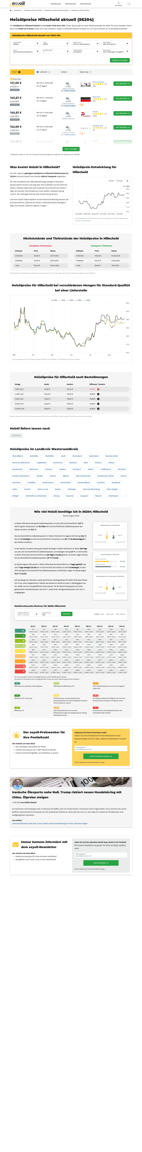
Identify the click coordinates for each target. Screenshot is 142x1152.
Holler (14, 489)
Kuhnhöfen (34, 456)
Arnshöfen (32, 483)
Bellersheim (96, 97)
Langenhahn (41, 463)
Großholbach (106, 469)
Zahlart (64, 72)
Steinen (53, 476)
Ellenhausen (113, 496)
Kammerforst (65, 483)
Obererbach (77, 456)
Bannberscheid (112, 456)
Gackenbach (94, 456)
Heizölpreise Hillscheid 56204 (80, 10)
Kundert (27, 489)
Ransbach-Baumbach (21, 476)
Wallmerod (33, 469)
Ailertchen (16, 483)
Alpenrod (70, 496)
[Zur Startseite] (17, 4)
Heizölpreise (56, 4)
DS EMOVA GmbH (98, 126)
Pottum (111, 463)
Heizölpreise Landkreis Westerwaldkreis (56, 10)
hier (103, 762)
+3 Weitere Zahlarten (68, 103)
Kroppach (84, 496)
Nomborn (73, 463)
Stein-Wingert (112, 489)
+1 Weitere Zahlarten (68, 89)
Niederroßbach (84, 483)
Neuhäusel (116, 483)
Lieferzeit (43, 72)
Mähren (66, 476)
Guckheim (101, 483)
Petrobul (95, 111)
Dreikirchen (57, 463)
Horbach (98, 463)
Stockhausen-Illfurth (105, 476)
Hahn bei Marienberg (91, 489)
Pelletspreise (70, 4)
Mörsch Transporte (98, 82)
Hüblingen (72, 489)
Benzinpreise (85, 4)
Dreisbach (77, 469)
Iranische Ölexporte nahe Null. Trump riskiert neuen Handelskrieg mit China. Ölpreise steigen (49, 823)
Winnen (124, 476)
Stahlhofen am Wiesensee (36, 496)
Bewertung (84, 72)
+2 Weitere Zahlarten (68, 118)
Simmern (48, 469)
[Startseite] (10, 10)
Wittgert (15, 496)
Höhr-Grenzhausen (83, 476)
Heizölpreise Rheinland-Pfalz (33, 10)
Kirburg (56, 496)
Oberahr (39, 476)
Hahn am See (42, 489)
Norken (58, 489)
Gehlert (91, 469)
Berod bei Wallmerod (21, 463)
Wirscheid (122, 469)
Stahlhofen (49, 456)
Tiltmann (95, 140)
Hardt (63, 456)
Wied (86, 463)
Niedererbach (48, 483)
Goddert (62, 469)
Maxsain (98, 496)
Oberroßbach (17, 456)
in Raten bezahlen (69, 91)
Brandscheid (17, 469)
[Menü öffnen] (129, 4)
